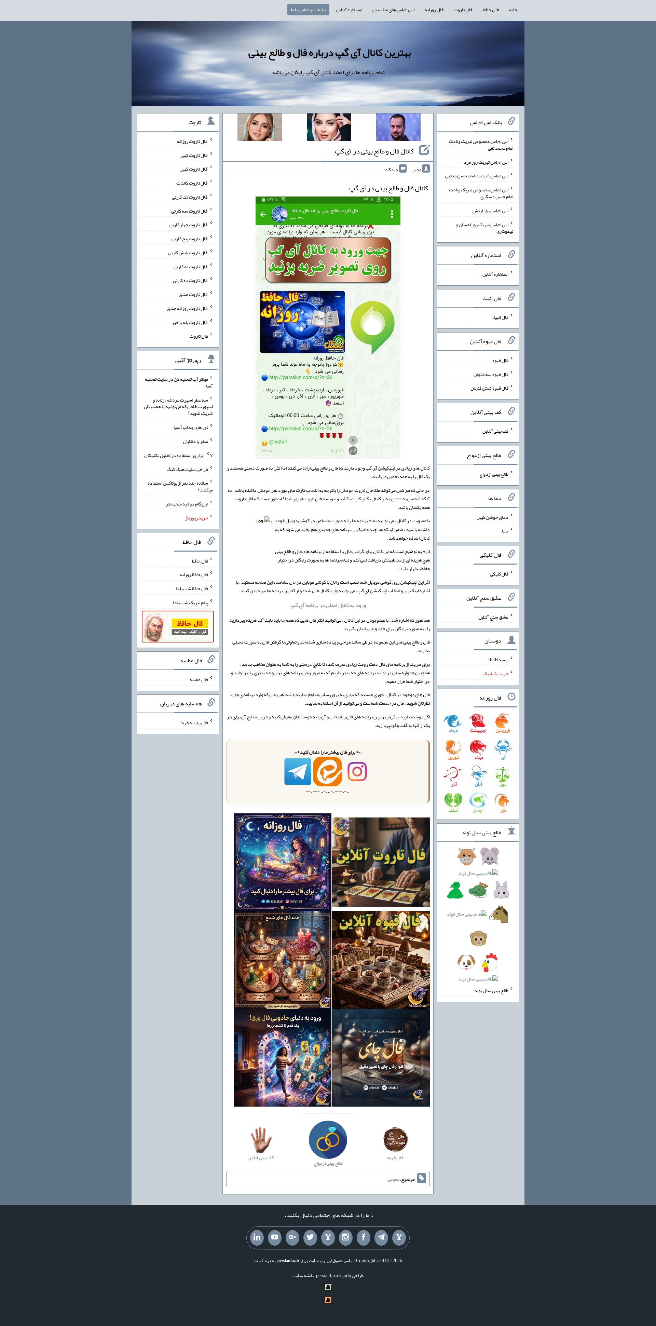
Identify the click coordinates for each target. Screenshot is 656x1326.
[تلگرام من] (381, 1238)
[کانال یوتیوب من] (275, 1238)
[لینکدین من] (257, 1238)
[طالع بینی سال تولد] (478, 920)
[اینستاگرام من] (346, 1238)
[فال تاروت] (381, 863)
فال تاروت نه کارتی (191, 266)
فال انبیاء (500, 317)
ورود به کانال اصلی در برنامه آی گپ (328, 605)
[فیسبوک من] (363, 1238)
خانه (513, 9)
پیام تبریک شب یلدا (190, 602)
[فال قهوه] (381, 961)
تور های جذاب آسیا (191, 427)
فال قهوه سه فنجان (491, 374)
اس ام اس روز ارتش (490, 210)
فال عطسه (198, 679)
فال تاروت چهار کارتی (188, 224)
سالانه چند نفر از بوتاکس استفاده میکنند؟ (180, 486)
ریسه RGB (498, 659)
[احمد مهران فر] (398, 128)
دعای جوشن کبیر (492, 517)
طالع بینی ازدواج (493, 474)
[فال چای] (381, 1059)
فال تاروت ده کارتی (190, 280)
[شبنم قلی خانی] (259, 128)
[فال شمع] (282, 961)
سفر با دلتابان (195, 441)
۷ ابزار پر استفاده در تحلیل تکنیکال (178, 455)
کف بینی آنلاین (495, 431)
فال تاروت (463, 9)
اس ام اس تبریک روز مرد (486, 161)
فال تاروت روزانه (192, 141)
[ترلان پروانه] (329, 128)
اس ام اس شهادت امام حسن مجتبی (476, 175)
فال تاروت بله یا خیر (190, 322)
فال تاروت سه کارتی (189, 210)
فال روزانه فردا (194, 722)
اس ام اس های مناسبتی (393, 9)
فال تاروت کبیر (194, 155)
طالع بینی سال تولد (491, 990)
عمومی (393, 1179)
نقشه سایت (303, 1275)
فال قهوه (500, 360)
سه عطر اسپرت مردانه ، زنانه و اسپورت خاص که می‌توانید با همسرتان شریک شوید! (178, 406)
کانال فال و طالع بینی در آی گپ (374, 151)
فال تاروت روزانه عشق (187, 308)
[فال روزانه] (282, 863)
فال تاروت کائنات (192, 183)
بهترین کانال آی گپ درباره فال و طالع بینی (329, 52)
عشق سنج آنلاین (493, 616)
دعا (505, 531)
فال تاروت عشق (193, 294)
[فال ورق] (282, 1059)
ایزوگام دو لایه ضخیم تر (187, 504)
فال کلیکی (499, 574)
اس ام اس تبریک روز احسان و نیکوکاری (484, 227)
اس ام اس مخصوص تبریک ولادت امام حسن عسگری (481, 193)
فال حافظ (490, 9)
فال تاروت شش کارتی (188, 252)
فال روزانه (434, 9)
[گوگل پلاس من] (292, 1238)
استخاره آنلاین (349, 9)
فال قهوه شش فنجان (489, 388)
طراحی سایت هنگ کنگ (187, 469)
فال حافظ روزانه (194, 574)
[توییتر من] (310, 1238)
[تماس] (328, 1238)
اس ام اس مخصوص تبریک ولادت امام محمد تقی (481, 144)
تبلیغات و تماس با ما (308, 9)
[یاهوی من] (399, 1238)
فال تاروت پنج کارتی (190, 238)
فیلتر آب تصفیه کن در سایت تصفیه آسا (179, 382)
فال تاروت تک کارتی (190, 197)
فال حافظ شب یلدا (192, 588)
